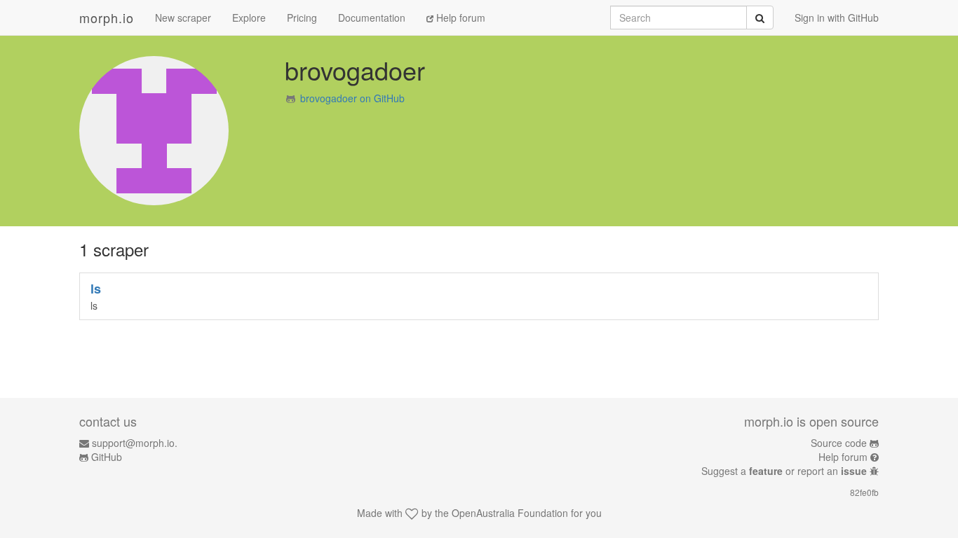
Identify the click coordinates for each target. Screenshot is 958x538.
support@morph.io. (134, 443)
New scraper (183, 18)
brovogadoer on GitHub (352, 98)
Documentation (371, 18)
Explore (249, 18)
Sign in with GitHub (837, 18)
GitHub (106, 457)
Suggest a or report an (784, 471)
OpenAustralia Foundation (510, 513)
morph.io (106, 17)
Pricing (302, 18)
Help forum (459, 18)
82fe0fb (864, 492)
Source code (839, 443)
